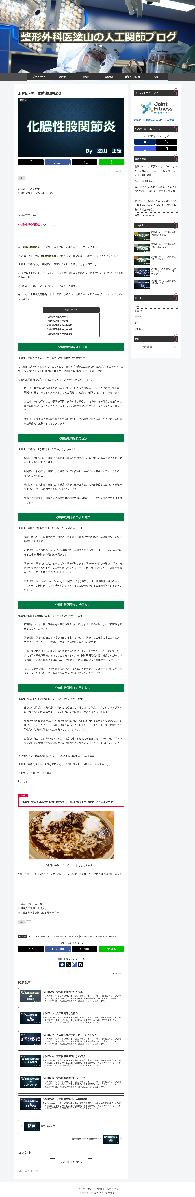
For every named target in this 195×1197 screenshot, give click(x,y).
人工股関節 (42, 937)
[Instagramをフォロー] (74, 964)
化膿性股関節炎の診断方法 (59, 325)
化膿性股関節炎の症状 (57, 321)
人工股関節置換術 (56, 937)
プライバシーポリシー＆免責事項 (91, 1189)
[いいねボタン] (21, 178)
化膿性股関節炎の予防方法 (59, 333)
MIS (32, 937)
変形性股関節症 (87, 937)
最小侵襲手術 (102, 937)
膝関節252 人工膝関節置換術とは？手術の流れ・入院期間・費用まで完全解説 (156, 191)
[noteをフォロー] (80, 964)
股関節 (23, 937)
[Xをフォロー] (68, 964)
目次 (67, 309)
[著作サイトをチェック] (62, 964)
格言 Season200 (144, 215)
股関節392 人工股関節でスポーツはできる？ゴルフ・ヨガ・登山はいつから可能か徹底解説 (156, 170)
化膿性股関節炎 (72, 937)
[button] (175, 347)
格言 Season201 (144, 181)
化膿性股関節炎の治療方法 (59, 329)
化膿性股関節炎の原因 (57, 316)
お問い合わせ (112, 1189)
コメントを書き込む (71, 1161)
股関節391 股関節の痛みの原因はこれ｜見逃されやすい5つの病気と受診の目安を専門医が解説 (156, 205)
